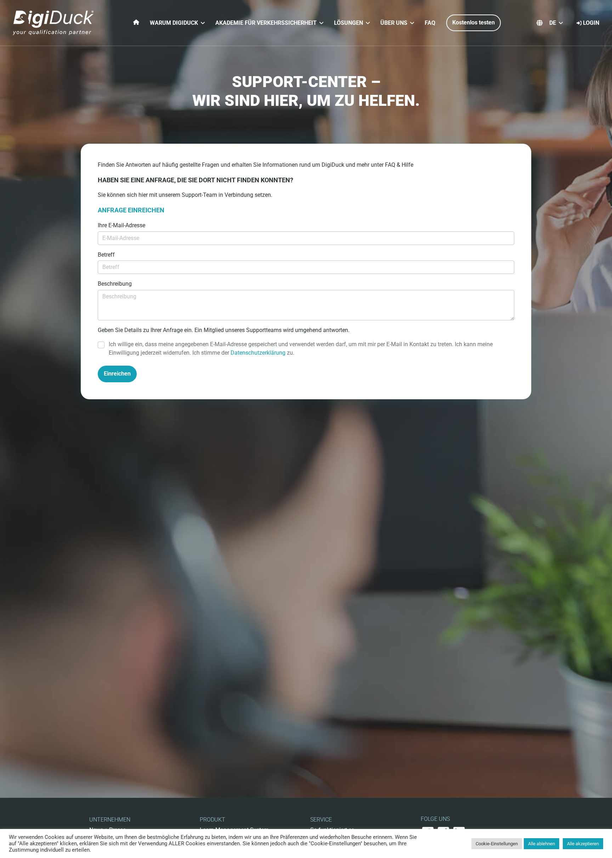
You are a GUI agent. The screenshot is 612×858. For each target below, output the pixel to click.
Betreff (106, 254)
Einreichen (117, 373)
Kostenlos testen (473, 22)
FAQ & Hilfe (399, 164)
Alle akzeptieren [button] (583, 843)
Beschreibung (115, 283)
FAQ (430, 22)
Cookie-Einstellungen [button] (497, 843)
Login (591, 22)
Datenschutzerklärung (258, 352)
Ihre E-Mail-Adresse (121, 225)
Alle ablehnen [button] (541, 843)
